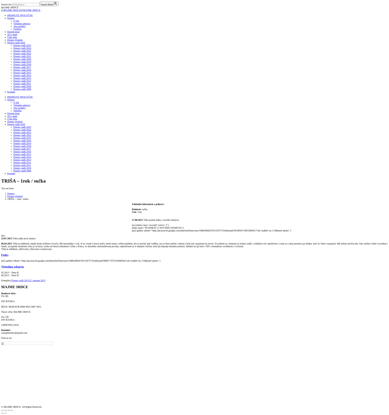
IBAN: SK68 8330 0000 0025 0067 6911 (21, 306)
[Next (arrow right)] (5, 413)
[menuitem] (20, 15)
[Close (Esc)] (2, 410)
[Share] (5, 410)
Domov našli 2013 (20, 280)
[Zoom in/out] (11, 410)
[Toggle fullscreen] (8, 410)
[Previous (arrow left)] (2, 413)
